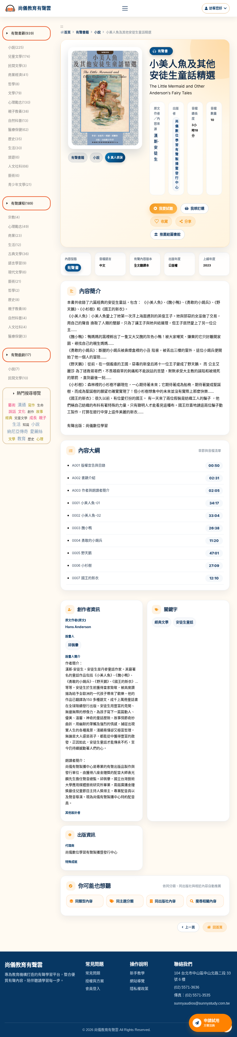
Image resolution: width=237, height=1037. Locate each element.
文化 (21, 411)
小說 (35, 424)
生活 (16, 424)
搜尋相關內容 (206, 901)
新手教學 (137, 973)
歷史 (31, 439)
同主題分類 (125, 901)
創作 (31, 412)
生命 (40, 405)
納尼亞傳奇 (17, 431)
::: (61, 26)
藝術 (12, 405)
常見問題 (92, 973)
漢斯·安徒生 (156, 147)
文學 (11, 439)
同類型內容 (84, 901)
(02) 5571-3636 (186, 987)
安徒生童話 (184, 622)
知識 (26, 425)
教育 (21, 438)
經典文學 (161, 622)
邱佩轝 (73, 645)
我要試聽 (166, 208)
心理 (39, 439)
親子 (42, 417)
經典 (8, 418)
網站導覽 (137, 981)
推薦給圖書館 (170, 234)
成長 (33, 417)
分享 (187, 221)
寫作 (31, 405)
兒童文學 (20, 418)
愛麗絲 (36, 431)
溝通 (22, 404)
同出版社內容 (165, 901)
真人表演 (117, 157)
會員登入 (92, 989)
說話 (12, 411)
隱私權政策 (139, 989)
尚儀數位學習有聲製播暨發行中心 (176, 154)
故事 (39, 411)
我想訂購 (197, 208)
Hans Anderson (78, 627)
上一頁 (190, 927)
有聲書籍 (82, 32)
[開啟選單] (125, 8)
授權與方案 (94, 981)
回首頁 (217, 927)
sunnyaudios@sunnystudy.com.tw (202, 1003)
